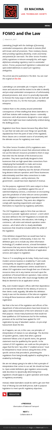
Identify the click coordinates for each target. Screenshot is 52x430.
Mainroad (39, 427)
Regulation (14, 394)
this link (17, 78)
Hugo (31, 427)
